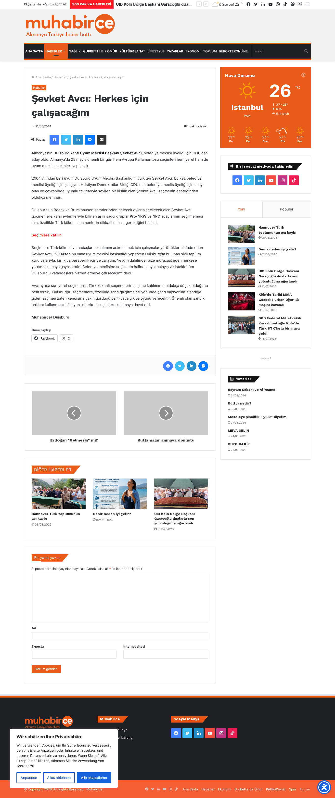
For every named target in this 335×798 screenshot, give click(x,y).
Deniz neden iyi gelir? (112, 514)
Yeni (241, 209)
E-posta (38, 646)
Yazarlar (175, 51)
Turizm (305, 789)
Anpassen (29, 777)
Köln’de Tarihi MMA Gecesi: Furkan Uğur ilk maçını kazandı (170, 4)
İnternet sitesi (134, 646)
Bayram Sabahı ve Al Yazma (251, 390)
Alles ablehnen (59, 777)
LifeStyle (156, 51)
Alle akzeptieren (94, 777)
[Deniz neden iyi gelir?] (120, 494)
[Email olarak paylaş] (101, 140)
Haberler (53, 51)
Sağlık (75, 51)
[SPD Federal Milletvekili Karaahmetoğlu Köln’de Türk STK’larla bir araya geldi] (241, 325)
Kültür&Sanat (132, 51)
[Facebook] (54, 140)
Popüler (287, 209)
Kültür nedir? (239, 403)
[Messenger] (90, 140)
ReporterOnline (233, 51)
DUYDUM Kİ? (239, 444)
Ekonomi (193, 51)
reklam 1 (265, 358)
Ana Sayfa (34, 51)
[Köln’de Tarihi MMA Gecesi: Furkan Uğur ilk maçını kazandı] (241, 301)
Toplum (210, 51)
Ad (34, 628)
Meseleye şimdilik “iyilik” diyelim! (258, 417)
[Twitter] (66, 140)
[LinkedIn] (78, 140)
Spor (292, 789)
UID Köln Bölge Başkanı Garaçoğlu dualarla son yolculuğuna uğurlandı (174, 518)
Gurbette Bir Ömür (100, 51)
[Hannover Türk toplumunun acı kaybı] (59, 494)
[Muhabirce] (69, 26)
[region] (64, 758)
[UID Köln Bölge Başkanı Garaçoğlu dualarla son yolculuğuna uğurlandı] (181, 494)
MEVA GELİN (238, 430)
